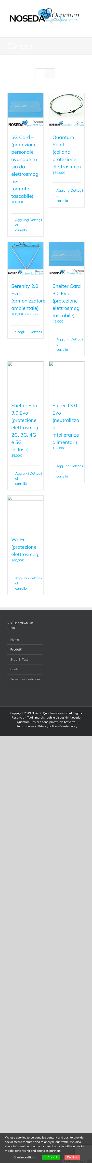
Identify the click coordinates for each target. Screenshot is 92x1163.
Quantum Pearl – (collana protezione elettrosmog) (67, 152)
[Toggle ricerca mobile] (74, 29)
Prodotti (16, 649)
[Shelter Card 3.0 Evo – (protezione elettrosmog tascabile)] (67, 260)
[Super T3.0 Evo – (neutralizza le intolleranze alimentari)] (67, 379)
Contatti (16, 669)
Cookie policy (68, 726)
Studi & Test (19, 659)
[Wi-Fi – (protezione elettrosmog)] (25, 513)
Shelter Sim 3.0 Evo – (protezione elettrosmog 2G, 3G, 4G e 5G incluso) (24, 427)
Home (14, 639)
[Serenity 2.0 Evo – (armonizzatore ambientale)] (25, 260)
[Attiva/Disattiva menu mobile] (83, 29)
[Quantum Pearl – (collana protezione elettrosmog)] (67, 111)
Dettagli (35, 220)
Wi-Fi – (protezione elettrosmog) (25, 546)
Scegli (20, 332)
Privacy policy (47, 726)
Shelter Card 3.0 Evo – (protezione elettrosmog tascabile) (67, 300)
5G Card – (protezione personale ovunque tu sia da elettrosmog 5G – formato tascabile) (24, 166)
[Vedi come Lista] (50, 73)
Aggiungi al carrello (20, 225)
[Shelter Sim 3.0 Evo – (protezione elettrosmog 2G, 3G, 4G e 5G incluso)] (25, 379)
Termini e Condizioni (25, 679)
